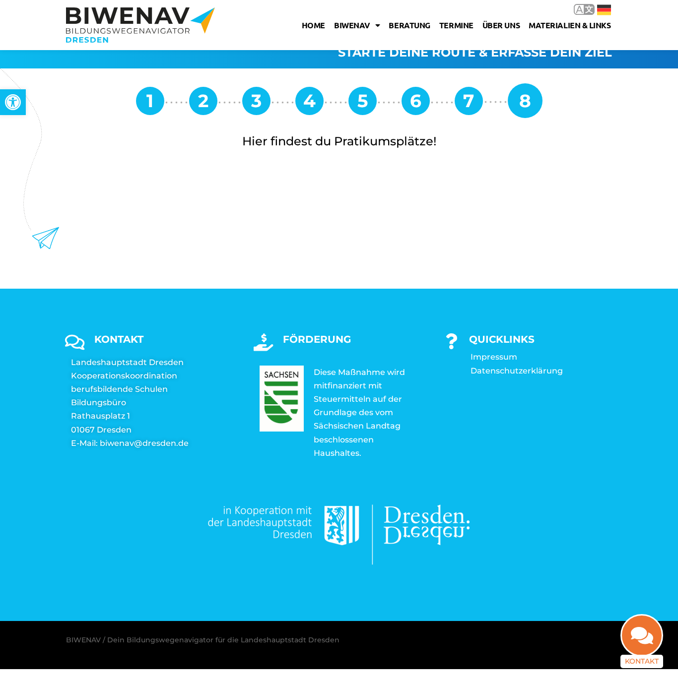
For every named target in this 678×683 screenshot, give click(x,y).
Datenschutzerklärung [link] (517, 370)
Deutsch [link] (596, 9)
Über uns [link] (501, 25)
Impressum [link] (494, 357)
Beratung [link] (409, 25)
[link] (13, 102)
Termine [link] (456, 25)
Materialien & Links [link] (569, 25)
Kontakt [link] (642, 661)
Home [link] (313, 25)
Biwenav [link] (352, 25)
